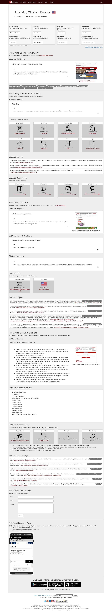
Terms (48, 595)
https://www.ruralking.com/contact (19, 485)
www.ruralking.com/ (20, 133)
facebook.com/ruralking (20, 194)
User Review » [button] (62, 43)
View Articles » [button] (38, 43)
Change (75, 595)
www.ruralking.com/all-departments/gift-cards (20, 290)
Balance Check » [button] (14, 33)
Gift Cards (23, 2)
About (35, 595)
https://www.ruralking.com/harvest (24, 162)
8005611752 (44, 148)
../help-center (92, 133)
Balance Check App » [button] (88, 43)
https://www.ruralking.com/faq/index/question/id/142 (23, 172)
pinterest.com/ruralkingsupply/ (92, 194)
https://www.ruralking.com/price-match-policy (25, 480)
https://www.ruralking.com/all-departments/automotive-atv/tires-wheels (42, 475)
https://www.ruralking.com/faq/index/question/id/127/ (28, 167)
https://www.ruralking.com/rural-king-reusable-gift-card (30, 307)
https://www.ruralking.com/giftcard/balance (25, 460)
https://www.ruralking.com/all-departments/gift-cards (30, 312)
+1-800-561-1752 (43, 440)
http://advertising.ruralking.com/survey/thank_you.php (88, 302)
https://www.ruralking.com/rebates (25, 470)
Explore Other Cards (44, 289)
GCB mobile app (60, 205)
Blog (46, 2)
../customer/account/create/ (92, 148)
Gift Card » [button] (13, 43)
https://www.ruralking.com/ (46, 55)
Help (39, 595)
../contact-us (20, 148)
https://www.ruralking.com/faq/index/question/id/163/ (34, 465)
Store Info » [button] (61, 33)
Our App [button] (40, 2)
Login (101, 2)
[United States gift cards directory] (54, 12)
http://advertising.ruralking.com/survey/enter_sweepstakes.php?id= (71, 327)
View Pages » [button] (86, 33)
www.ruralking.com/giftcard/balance (20, 440)
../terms (68, 148)
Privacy (43, 595)
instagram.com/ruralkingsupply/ (68, 194)
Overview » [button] (37, 33)
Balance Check (32, 2)
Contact (52, 2)
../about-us (44, 133)
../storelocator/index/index (68, 133)
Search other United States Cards (94, 47)
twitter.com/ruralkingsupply (44, 194)
